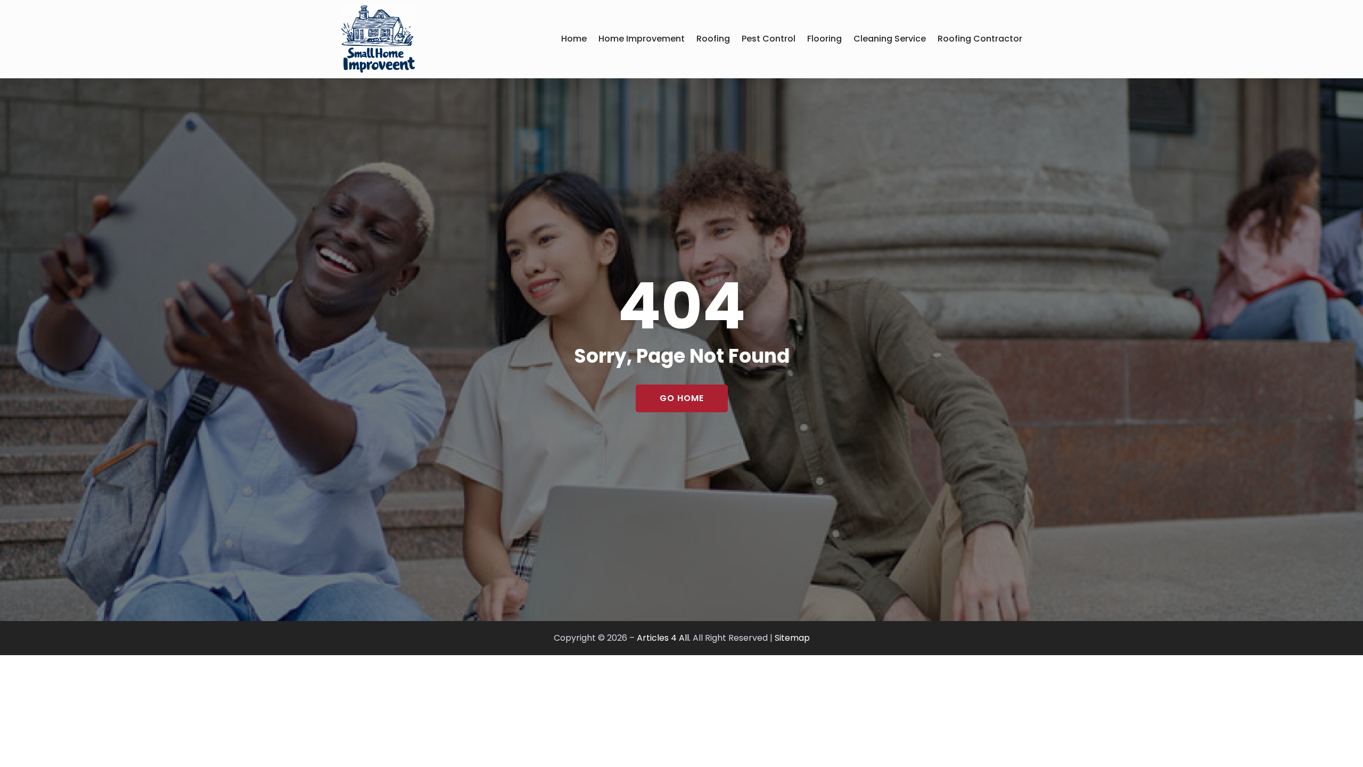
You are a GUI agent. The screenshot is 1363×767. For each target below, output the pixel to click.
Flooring (824, 38)
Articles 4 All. (664, 638)
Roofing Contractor (980, 38)
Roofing (713, 38)
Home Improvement (641, 38)
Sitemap (792, 638)
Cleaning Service (889, 38)
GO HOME (682, 398)
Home (574, 38)
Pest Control (768, 38)
